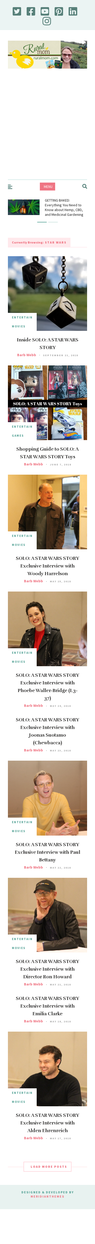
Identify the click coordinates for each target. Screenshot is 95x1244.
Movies (19, 326)
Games (18, 435)
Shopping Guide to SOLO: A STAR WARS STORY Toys (47, 453)
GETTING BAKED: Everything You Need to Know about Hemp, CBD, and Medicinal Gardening (64, 207)
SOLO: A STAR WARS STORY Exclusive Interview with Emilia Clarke (47, 1006)
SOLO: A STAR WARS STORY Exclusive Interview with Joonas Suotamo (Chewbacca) (47, 731)
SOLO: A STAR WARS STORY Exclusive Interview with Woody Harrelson (47, 565)
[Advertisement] (47, 129)
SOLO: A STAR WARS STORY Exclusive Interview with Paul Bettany (47, 852)
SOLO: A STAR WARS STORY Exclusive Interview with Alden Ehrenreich (47, 1122)
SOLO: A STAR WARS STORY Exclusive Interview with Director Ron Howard (47, 969)
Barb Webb (26, 354)
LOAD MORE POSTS (49, 1167)
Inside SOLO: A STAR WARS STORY (47, 343)
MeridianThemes (47, 1196)
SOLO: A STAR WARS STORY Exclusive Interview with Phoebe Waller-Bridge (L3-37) (47, 686)
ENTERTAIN (22, 317)
